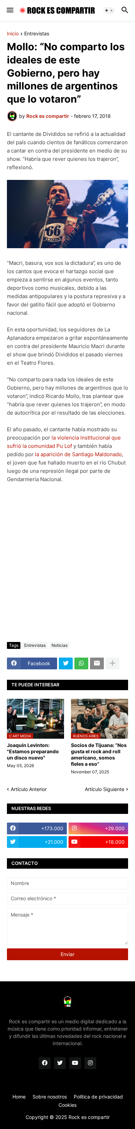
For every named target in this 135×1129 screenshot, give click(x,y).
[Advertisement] (67, 562)
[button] (9, 10)
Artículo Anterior (29, 789)
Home (19, 1097)
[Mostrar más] (112, 663)
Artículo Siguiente (104, 789)
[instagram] (90, 1063)
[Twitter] (66, 663)
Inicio (13, 33)
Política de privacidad (98, 1097)
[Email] (97, 663)
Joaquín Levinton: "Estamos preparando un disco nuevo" (33, 751)
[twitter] (60, 1063)
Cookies (67, 1105)
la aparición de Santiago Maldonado (78, 454)
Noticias (60, 645)
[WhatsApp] (81, 663)
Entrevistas (36, 33)
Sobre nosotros (50, 1097)
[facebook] (45, 1063)
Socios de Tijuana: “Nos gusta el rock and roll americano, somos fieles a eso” (99, 754)
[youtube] (75, 1063)
